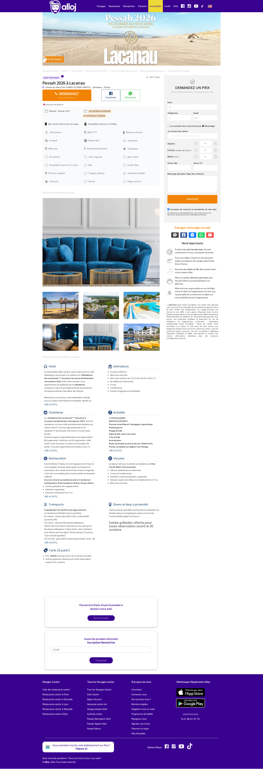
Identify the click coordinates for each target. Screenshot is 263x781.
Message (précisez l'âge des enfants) (185, 174)
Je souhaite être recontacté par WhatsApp (192, 126)
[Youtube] (181, 747)
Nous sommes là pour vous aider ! (85, 758)
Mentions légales (140, 704)
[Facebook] (167, 747)
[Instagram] (174, 747)
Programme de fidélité (142, 713)
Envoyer (192, 199)
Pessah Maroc (94, 728)
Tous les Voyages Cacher (99, 689)
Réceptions (129, 6)
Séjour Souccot (94, 699)
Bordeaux (97, 87)
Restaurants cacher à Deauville (57, 699)
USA (175, 6)
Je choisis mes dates (177, 131)
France (107, 87)
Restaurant (114, 6)
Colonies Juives (94, 713)
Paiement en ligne (140, 728)
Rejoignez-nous (139, 718)
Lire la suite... (51, 404)
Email (195, 113)
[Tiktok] (190, 747)
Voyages (101, 6)
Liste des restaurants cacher (56, 689)
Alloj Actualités (138, 733)
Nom (169, 102)
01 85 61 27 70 (191, 717)
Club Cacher (93, 694)
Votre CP (197, 163)
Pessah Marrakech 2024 (99, 718)
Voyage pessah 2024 (97, 709)
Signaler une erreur (141, 723)
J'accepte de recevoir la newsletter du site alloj (193, 209)
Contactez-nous (139, 694)
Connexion (137, 689)
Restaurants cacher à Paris (55, 694)
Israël (167, 6)
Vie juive (142, 6)
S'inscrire (101, 660)
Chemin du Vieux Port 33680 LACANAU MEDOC (68, 87)
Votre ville (172, 163)
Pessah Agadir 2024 (97, 723)
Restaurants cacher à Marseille (57, 709)
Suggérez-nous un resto (143, 709)
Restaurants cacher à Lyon (55, 704)
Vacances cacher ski (97, 704)
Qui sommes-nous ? (141, 699)
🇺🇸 (210, 6)
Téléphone (172, 113)
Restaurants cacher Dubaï (55, 713)
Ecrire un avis (101, 618)
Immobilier (155, 6)
